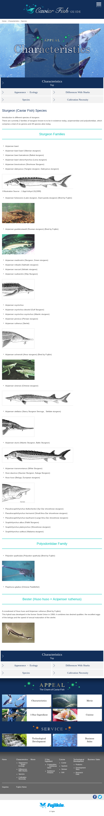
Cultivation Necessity (77, 99)
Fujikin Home (21, 787)
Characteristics (13, 21)
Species (24, 21)
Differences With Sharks (78, 92)
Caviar (63, 763)
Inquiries (5, 787)
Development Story (81, 768)
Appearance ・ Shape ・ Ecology (23, 764)
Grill (62, 772)
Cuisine (62, 759)
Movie (33, 759)
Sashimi (64, 766)
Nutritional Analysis (51, 771)
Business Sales (94, 759)
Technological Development (78, 760)
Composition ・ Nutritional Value (52, 766)
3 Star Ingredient (49, 760)
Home (4, 21)
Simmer (64, 769)
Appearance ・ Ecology (26, 92)
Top (52, 82)
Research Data (79, 773)
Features (79, 764)
